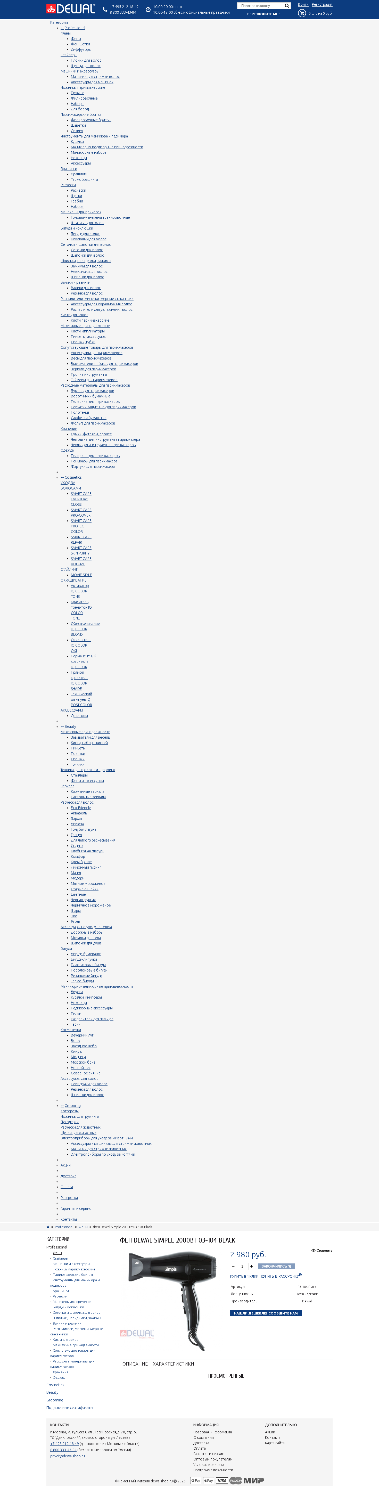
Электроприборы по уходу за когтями (103, 1154)
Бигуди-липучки (84, 959)
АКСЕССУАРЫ (72, 710)
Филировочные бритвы (91, 120)
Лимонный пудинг (86, 867)
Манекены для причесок (81, 212)
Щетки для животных (78, 1133)
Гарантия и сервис (76, 1208)
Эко (74, 916)
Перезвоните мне (264, 14)
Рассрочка (69, 1198)
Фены (66, 33)
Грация (76, 835)
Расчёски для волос (77, 802)
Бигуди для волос (85, 234)
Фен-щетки (80, 44)
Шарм (76, 911)
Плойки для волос (86, 60)
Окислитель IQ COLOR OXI (81, 645)
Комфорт (79, 856)
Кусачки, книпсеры (86, 997)
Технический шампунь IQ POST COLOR (81, 699)
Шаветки (78, 125)
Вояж (75, 1041)
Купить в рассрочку (280, 1276)
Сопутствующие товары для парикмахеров (97, 347)
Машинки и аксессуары (80, 71)
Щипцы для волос (86, 66)
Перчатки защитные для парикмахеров (103, 407)
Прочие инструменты (89, 374)
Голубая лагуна (83, 829)
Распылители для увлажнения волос (102, 309)
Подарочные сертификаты (69, 1407)
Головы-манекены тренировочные (100, 217)
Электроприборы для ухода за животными (97, 1138)
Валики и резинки (75, 282)
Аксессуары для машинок (92, 82)
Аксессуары (81, 163)
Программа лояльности (213, 1470)
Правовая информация (212, 1432)
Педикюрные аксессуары (92, 1008)
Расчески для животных (81, 1127)
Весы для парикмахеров (91, 358)
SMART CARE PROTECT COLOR (81, 526)
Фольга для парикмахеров (93, 423)
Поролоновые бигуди (89, 970)
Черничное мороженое (91, 905)
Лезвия (77, 131)
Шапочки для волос (87, 255)
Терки (75, 1024)
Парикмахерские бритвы (81, 114)
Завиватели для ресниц (90, 737)
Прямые (77, 93)
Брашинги (69, 169)
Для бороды (81, 109)
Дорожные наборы (87, 932)
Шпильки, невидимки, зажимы (86, 261)
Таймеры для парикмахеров (94, 380)
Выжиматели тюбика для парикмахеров (104, 364)
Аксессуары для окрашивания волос (101, 304)
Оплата (67, 1187)
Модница (78, 1057)
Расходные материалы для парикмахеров (95, 385)
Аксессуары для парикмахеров (96, 353)
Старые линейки (84, 889)
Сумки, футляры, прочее (91, 434)
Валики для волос (86, 288)
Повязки (78, 754)
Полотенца (80, 412)
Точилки (78, 764)
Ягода (75, 921)
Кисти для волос (74, 315)
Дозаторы (79, 716)
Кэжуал (77, 1051)
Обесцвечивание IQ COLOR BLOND (85, 629)
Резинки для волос (87, 293)
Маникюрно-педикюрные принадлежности (107, 147)
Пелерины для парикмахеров (95, 401)
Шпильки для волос (87, 277)
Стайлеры (69, 55)
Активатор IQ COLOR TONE (80, 591)
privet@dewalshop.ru (67, 1456)
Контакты (69, 1219)
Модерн (77, 878)
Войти (303, 4)
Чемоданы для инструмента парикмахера (105, 439)
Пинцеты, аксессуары (88, 336)
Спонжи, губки (83, 342)
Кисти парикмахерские (90, 320)
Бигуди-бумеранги (86, 954)
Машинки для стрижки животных (99, 1149)
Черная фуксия (83, 900)
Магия (76, 873)
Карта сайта (275, 1443)
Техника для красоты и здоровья (88, 770)
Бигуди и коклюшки (77, 228)
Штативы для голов (87, 223)
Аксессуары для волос (79, 1078)
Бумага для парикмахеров (92, 391)
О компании (203, 1437)
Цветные (78, 894)
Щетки (76, 196)
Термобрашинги (84, 179)
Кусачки (77, 142)
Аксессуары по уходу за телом (86, 927)
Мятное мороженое (88, 883)
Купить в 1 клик (244, 1276)
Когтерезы (70, 1111)
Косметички (71, 1030)
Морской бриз (83, 1062)
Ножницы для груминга (80, 1116)
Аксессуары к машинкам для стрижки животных (111, 1143)
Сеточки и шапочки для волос (86, 244)
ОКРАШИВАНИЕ (74, 580)
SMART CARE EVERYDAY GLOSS (81, 499)
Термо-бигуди (82, 981)
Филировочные (84, 98)
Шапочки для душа (86, 943)
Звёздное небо (84, 1046)
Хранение (69, 429)
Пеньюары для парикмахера (94, 461)
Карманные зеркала (87, 791)
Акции (66, 1165)
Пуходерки (70, 1122)
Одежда (67, 450)
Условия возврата (208, 1465)
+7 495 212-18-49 (124, 6)
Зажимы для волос (87, 266)
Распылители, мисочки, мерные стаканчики (97, 299)
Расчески (68, 185)
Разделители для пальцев (92, 1019)
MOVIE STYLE (81, 575)
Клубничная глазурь (87, 851)
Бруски (77, 992)
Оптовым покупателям (213, 1459)
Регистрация (322, 4)
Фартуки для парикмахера (93, 466)
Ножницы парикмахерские (83, 87)
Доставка (68, 1176)
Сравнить (325, 1250)
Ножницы (79, 158)
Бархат (77, 819)
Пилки (76, 1013)
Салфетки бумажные (88, 418)
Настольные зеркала (88, 797)
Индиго (77, 846)
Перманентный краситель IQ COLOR (83, 661)
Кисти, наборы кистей (89, 743)
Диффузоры (81, 49)
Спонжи (78, 759)
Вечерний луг (82, 1035)
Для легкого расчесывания (93, 840)
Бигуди (66, 948)
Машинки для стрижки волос (95, 77)
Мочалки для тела (86, 938)
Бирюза (77, 824)
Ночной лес (80, 1068)
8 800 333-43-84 (123, 12)
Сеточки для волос (87, 250)
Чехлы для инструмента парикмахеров (103, 445)
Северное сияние (86, 1073)
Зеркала (67, 786)
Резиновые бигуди (86, 976)
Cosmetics (73, 477)
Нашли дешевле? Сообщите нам (266, 1313)
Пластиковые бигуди (88, 965)
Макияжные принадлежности (85, 326)
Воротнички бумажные (90, 396)
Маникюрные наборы (89, 152)
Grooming (73, 1106)
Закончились (275, 1266)
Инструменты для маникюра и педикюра (94, 136)
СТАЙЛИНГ (69, 569)
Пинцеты (78, 748)
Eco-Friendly (81, 808)
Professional (75, 28)
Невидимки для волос (89, 272)
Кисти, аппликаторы (88, 331)
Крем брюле (81, 862)
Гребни (77, 201)
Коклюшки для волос (88, 239)
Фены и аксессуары (87, 781)
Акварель (79, 813)
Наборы (77, 104)
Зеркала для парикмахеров (93, 369)
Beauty (70, 726)
